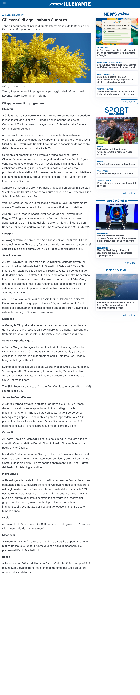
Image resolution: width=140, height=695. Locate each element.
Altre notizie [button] (129, 101)
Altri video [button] (130, 262)
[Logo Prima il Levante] (70, 4)
